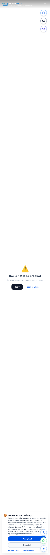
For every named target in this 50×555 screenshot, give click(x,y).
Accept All (27, 539)
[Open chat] (43, 532)
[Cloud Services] (43, 29)
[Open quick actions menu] (43, 548)
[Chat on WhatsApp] (43, 540)
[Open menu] (45, 4)
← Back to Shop (31, 287)
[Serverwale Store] (43, 13)
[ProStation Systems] (43, 21)
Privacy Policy (13, 550)
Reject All (27, 545)
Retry (17, 287)
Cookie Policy (28, 550)
